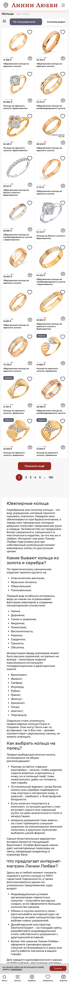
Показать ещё (34, 466)
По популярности (24, 21)
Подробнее (16, 969)
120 (51, 477)
